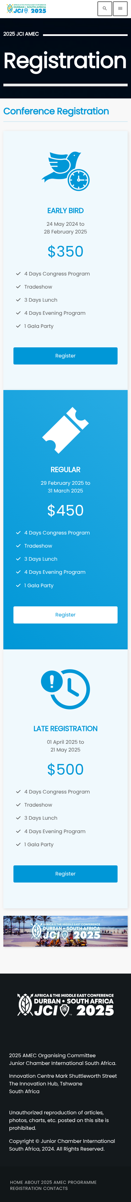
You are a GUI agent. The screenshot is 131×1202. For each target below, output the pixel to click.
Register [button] (65, 355)
